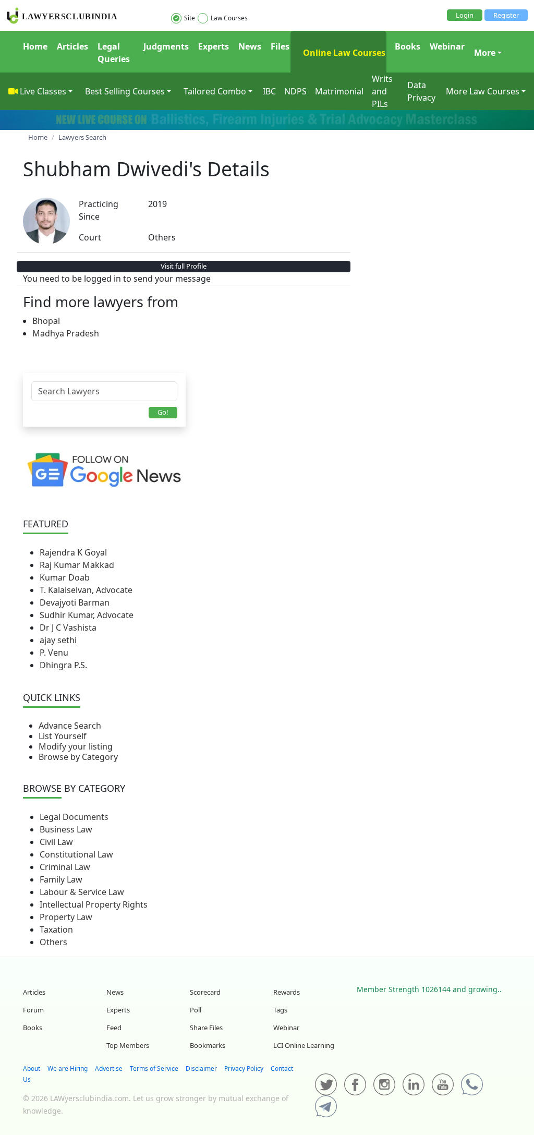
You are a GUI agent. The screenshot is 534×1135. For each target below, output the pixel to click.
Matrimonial (339, 91)
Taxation (56, 929)
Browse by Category (78, 757)
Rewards (286, 992)
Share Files (206, 1027)
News (249, 46)
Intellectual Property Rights (94, 904)
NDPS (295, 91)
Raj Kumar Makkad (77, 565)
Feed (114, 1027)
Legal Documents (74, 817)
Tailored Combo (215, 91)
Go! (162, 412)
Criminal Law (65, 867)
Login (465, 15)
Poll (195, 1010)
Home (35, 46)
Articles (72, 46)
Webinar (447, 46)
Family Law (61, 879)
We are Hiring (67, 1068)
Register (506, 15)
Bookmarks (207, 1045)
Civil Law (56, 842)
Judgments (166, 46)
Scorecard (205, 992)
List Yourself (63, 736)
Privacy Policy (243, 1068)
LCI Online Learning (303, 1045)
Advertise (109, 1068)
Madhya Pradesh (65, 333)
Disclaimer (201, 1068)
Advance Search (70, 725)
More (484, 52)
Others (53, 942)
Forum (33, 1010)
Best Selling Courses (125, 91)
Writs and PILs (382, 91)
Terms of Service (154, 1068)
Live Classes (43, 91)
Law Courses (229, 18)
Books (407, 46)
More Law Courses (482, 91)
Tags (280, 1010)
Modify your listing (76, 746)
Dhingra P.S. (63, 665)
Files (280, 46)
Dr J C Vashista (68, 627)
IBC (269, 91)
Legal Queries (114, 53)
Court (90, 237)
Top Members (127, 1045)
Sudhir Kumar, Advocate (87, 615)
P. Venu (54, 652)
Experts (213, 46)
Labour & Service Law (82, 892)
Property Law (66, 917)
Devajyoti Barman (75, 602)
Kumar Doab (65, 577)
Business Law (66, 829)
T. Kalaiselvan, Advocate (86, 590)
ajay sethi (58, 640)
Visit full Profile (184, 266)
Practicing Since (98, 210)
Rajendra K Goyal (73, 552)
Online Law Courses (343, 52)
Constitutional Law (76, 854)
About (31, 1068)
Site (189, 18)
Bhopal (46, 321)
